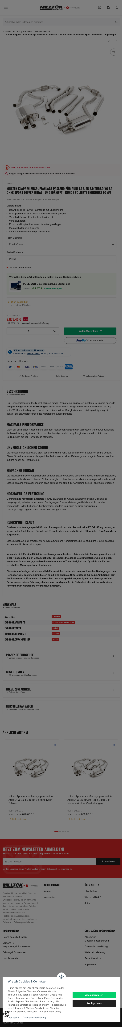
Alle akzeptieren (94, 995)
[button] (6, 1014)
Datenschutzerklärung (34, 1017)
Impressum (13, 1017)
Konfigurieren (94, 1003)
